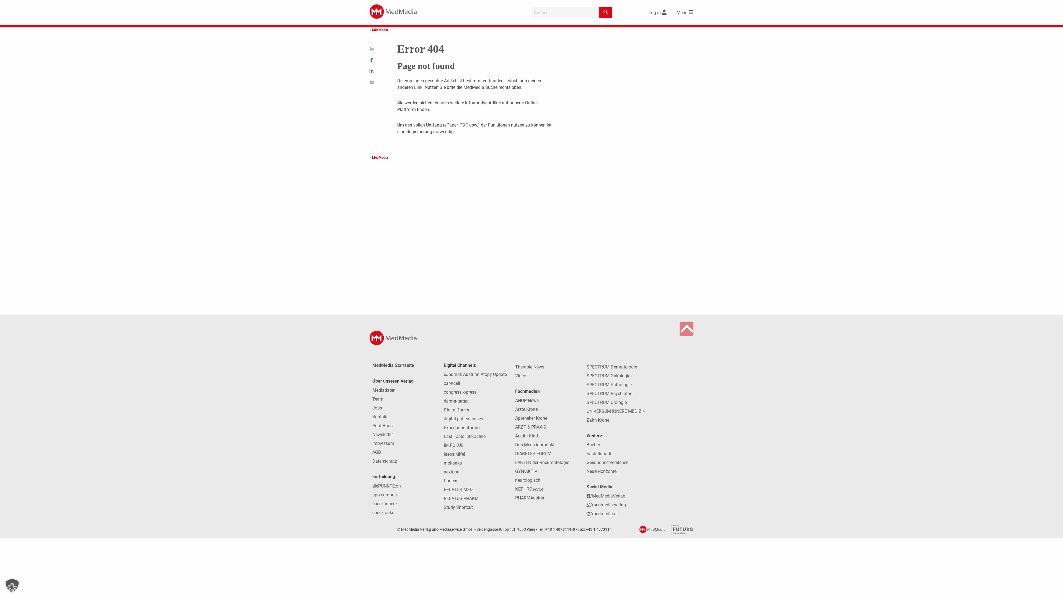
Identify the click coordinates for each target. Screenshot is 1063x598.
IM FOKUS (454, 445)
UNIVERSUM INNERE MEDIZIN (616, 411)
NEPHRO (529, 489)
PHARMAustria (529, 498)
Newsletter (382, 434)
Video (520, 375)
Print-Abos (382, 425)
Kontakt (380, 416)
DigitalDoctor (456, 410)
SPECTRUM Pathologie (609, 384)
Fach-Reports (599, 453)
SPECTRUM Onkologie (608, 375)
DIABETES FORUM (533, 453)
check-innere (384, 503)
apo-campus (384, 495)
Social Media (599, 486)
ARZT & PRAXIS (530, 427)
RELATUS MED (458, 489)
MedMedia (380, 30)
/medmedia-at (604, 513)
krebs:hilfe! (454, 454)
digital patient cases (463, 418)
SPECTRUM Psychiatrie (609, 393)
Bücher (593, 444)
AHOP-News (527, 400)
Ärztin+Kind (526, 436)
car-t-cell (452, 383)
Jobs (377, 408)
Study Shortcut (458, 507)
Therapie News (529, 367)
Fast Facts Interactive (465, 436)
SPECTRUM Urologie (607, 402)
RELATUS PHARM (461, 498)
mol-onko (453, 463)
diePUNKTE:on (386, 486)
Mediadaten (384, 390)
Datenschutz (384, 461)
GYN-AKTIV (526, 471)
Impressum (383, 443)
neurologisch (527, 480)
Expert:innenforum (462, 427)
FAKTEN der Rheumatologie (542, 462)
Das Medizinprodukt (534, 444)
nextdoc (451, 472)
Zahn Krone (598, 420)
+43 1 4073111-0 (560, 529)
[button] (12, 586)
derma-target (456, 401)
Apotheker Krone (531, 418)
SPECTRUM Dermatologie (612, 367)
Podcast (452, 480)
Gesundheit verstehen (608, 462)
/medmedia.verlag (608, 504)
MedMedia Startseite (393, 365)
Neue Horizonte (601, 471)
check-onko (383, 512)
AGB (376, 452)
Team (377, 399)
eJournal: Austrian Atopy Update (475, 374)
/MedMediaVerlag (607, 496)
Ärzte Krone (526, 409)
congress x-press (460, 392)
